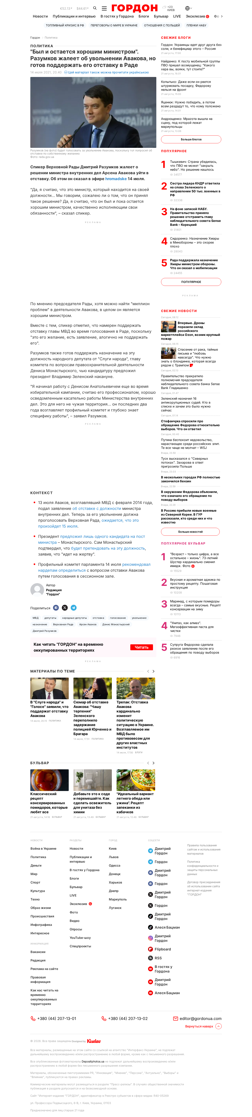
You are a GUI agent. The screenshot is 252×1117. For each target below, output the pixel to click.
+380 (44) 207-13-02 (128, 1018)
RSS (158, 958)
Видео (75, 921)
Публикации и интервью (74, 16)
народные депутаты (74, 617)
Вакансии (38, 952)
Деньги (36, 865)
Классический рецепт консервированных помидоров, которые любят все (49, 803)
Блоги (144, 16)
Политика (51, 37)
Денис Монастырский (116, 624)
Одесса (114, 865)
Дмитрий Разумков (45, 630)
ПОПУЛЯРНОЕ (174, 151)
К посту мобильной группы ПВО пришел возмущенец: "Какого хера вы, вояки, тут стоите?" (190, 65)
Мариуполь (118, 899)
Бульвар (161, 16)
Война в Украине (43, 848)
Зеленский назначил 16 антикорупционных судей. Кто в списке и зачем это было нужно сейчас (186, 404)
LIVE (177, 16)
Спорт (35, 882)
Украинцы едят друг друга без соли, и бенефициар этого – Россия (191, 47)
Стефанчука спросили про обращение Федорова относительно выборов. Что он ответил (190, 425)
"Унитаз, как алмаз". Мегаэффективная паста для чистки (192, 627)
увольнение (139, 617)
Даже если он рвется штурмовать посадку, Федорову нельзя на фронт (186, 86)
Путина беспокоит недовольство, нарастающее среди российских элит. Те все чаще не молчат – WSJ (190, 444)
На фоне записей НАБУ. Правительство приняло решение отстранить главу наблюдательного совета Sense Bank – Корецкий (195, 217)
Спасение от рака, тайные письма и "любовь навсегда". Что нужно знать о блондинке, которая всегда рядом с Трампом (189, 357)
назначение (40, 624)
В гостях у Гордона (117, 16)
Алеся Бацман (167, 927)
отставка (98, 617)
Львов (114, 857)
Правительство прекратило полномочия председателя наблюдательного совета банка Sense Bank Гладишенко (190, 382)
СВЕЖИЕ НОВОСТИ (179, 311)
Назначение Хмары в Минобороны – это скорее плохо (194, 242)
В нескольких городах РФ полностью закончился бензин (190, 479)
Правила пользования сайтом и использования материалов (203, 849)
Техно (35, 899)
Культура (38, 891)
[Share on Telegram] (74, 608)
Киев (113, 848)
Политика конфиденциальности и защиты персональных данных (202, 868)
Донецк (114, 874)
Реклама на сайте (44, 969)
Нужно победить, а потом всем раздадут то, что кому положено (191, 104)
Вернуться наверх (199, 1026)
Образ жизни (41, 908)
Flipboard (163, 949)
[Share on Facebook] (56, 608)
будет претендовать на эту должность (108, 548)
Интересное (40, 933)
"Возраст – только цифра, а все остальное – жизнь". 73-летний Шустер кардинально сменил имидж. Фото (194, 560)
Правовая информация (40, 979)
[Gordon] (135, 8)
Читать (142, 647)
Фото (74, 912)
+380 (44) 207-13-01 (56, 1018)
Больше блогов (191, 139)
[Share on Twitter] (65, 608)
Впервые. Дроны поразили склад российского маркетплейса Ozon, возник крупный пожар (190, 331)
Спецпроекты (80, 946)
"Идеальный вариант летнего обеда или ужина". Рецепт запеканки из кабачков (135, 803)
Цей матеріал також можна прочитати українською (108, 72)
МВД (36, 617)
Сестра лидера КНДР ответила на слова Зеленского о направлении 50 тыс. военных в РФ (195, 189)
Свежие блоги (176, 38)
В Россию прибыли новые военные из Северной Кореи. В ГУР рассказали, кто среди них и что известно (189, 516)
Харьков (115, 882)
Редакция (38, 960)
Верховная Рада (63, 624)
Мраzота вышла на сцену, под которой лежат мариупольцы (186, 123)
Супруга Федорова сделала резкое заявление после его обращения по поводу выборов (195, 648)
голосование (118, 617)
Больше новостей (190, 531)
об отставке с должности (96, 508)
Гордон (35, 37)
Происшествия (42, 916)
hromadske (115, 178)
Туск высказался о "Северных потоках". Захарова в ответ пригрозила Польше (184, 462)
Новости (40, 16)
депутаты (50, 617)
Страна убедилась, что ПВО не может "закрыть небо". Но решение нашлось (193, 165)
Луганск (115, 908)
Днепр (114, 891)
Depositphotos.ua (93, 1061)
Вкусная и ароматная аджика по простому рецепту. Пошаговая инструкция (195, 583)
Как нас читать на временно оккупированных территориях (44, 997)
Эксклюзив (196, 16)
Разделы (76, 840)
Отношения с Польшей (162, 25)
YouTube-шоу (80, 938)
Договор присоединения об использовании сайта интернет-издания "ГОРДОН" (203, 888)
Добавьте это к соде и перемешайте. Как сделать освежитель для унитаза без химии (92, 803)
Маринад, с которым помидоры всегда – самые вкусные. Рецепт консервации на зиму (195, 605)
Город (113, 840)
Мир (34, 874)
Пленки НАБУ (196, 25)
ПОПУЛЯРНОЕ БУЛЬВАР (183, 543)
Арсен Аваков (88, 624)
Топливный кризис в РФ (65, 25)
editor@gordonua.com (201, 1018)
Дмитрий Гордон (163, 851)
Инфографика (41, 925)
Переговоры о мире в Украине (114, 25)
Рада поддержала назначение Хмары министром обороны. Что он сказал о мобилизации (194, 264)
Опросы (76, 929)
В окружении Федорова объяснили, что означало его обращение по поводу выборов (189, 496)
